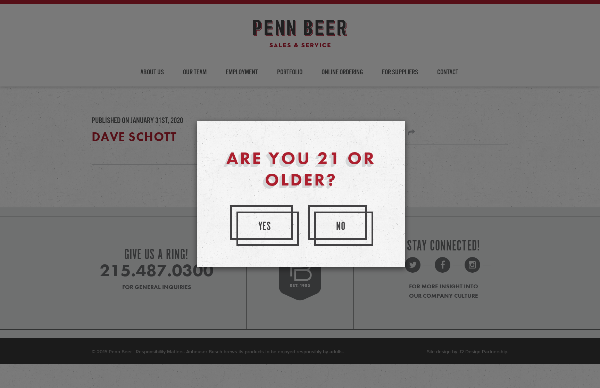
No (341, 226)
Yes (265, 226)
